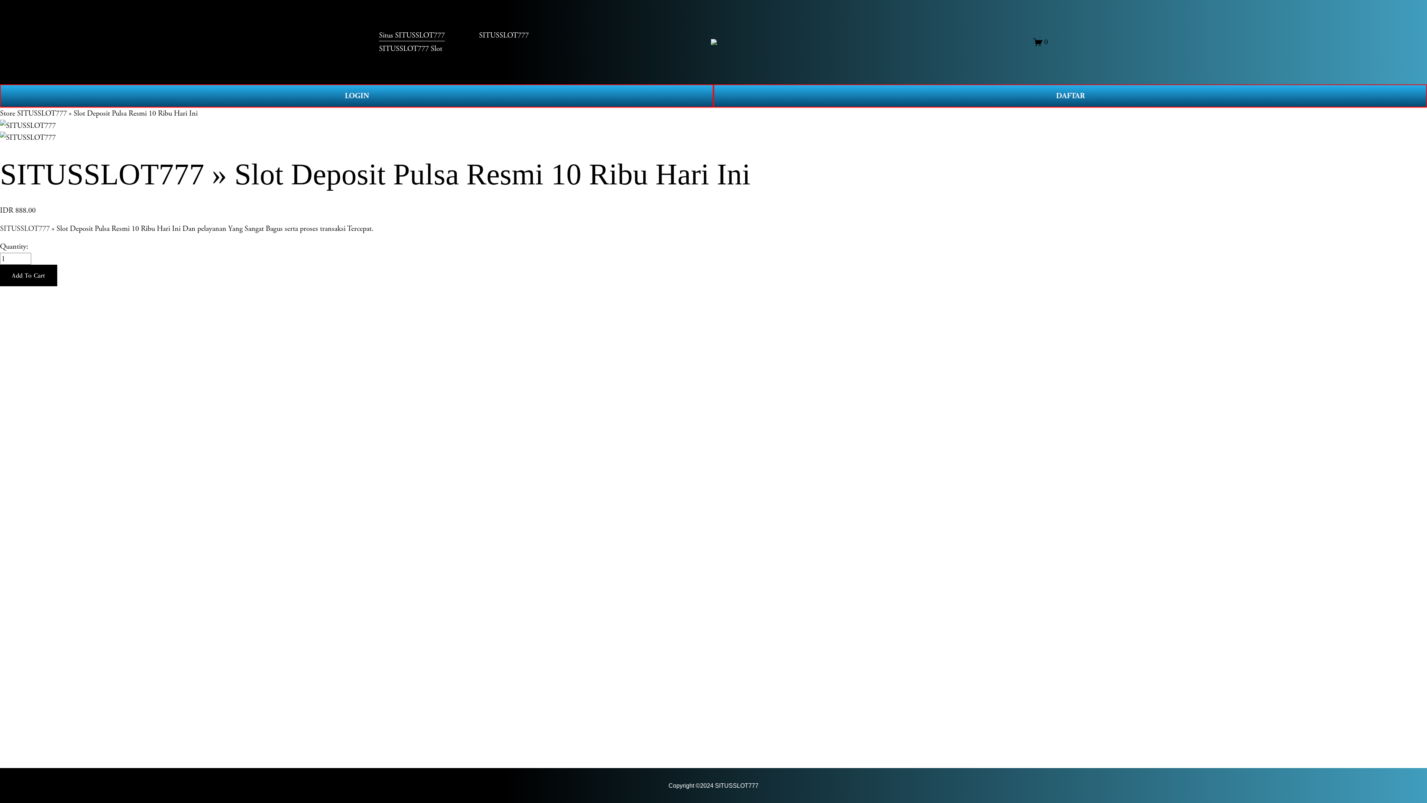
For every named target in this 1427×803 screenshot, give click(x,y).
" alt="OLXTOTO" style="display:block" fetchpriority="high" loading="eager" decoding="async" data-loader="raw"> (714, 42)
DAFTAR (1070, 95)
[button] (28, 275)
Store (7, 113)
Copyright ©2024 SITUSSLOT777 (713, 785)
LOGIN (357, 95)
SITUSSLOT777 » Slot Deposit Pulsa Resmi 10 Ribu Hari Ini (107, 113)
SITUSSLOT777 (25, 228)
